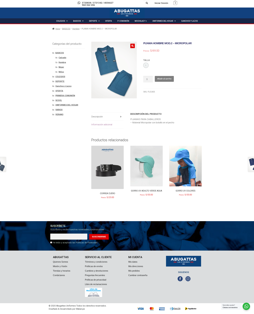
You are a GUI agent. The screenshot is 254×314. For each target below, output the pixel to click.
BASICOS (77, 21)
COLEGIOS (60, 21)
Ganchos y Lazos (63, 86)
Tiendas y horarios (61, 271)
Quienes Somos (60, 262)
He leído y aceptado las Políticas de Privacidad (75, 242)
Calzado (62, 57)
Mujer (61, 67)
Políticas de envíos (94, 266)
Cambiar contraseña (137, 275)
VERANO (59, 114)
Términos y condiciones (96, 262)
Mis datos (132, 262)
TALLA (146, 60)
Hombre (76, 29)
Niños (61, 72)
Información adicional (101, 124)
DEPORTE (93, 21)
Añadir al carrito (164, 78)
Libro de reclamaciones (96, 284)
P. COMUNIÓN (123, 21)
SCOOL (58, 100)
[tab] (107, 117)
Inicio (58, 29)
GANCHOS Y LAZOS (189, 21)
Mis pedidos (134, 271)
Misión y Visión (60, 266)
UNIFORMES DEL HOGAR (162, 21)
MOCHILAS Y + (141, 21)
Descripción (97, 116)
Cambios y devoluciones (96, 271)
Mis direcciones (135, 266)
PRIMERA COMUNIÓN (65, 95)
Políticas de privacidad (95, 280)
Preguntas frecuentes (95, 275)
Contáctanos (59, 275)
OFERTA (108, 21)
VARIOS (58, 110)
